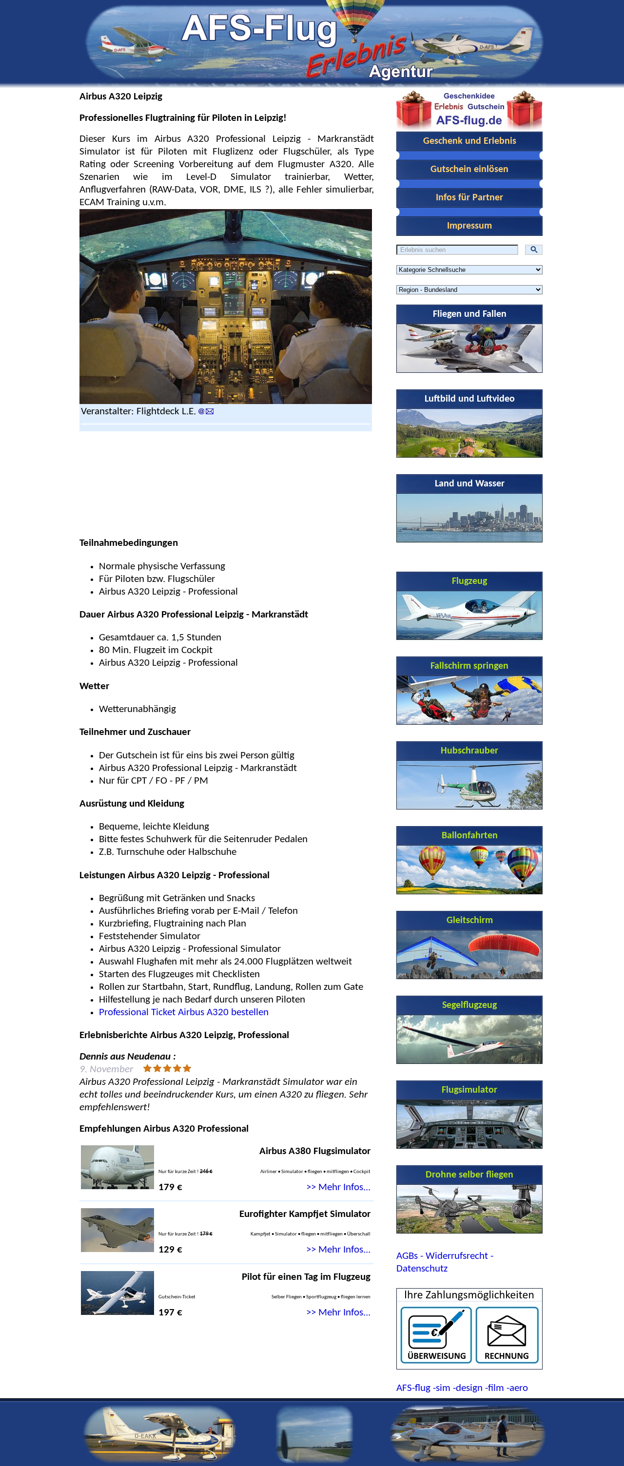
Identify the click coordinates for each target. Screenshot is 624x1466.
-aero (517, 1388)
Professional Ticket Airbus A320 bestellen (184, 1012)
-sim (441, 1388)
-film (494, 1388)
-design (468, 1388)
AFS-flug (413, 1388)
